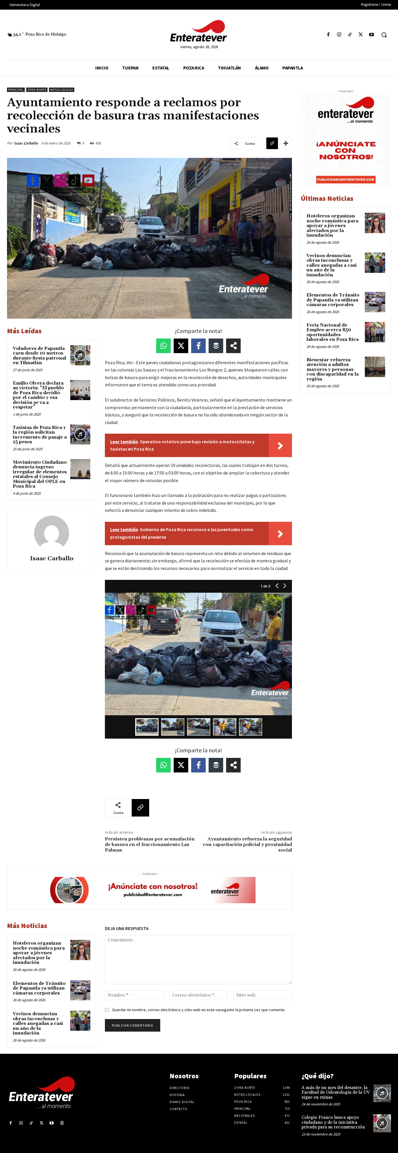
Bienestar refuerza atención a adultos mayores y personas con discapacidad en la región (333, 369)
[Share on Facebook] (198, 346)
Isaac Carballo (26, 143)
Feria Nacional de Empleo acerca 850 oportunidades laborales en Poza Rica (333, 332)
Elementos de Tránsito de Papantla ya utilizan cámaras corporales (39, 988)
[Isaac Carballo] (51, 533)
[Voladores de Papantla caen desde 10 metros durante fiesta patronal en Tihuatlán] (80, 355)
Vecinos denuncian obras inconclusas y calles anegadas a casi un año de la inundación (38, 1023)
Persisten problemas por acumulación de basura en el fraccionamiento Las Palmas (150, 844)
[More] (286, 143)
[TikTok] (350, 35)
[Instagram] (339, 35)
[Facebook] (328, 35)
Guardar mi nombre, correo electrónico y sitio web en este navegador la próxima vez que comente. (199, 1009)
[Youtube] (372, 35)
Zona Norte (36, 90)
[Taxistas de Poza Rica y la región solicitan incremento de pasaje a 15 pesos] (80, 434)
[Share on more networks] (233, 346)
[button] (384, 35)
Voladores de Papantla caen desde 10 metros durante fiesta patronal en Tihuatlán (39, 356)
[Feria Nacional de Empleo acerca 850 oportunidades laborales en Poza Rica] (375, 332)
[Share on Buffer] (216, 346)
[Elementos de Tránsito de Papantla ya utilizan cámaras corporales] (80, 990)
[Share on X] (181, 346)
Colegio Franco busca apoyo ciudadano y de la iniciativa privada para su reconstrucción (333, 1122)
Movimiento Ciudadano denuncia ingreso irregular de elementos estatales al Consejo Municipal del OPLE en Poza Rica (40, 474)
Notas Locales (61, 90)
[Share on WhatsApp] (163, 346)
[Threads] (62, 1123)
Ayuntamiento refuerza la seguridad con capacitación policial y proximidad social (247, 844)
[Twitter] (361, 35)
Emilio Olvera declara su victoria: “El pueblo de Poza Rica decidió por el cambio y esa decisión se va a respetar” (38, 395)
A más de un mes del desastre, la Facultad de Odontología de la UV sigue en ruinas (336, 1092)
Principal (16, 90)
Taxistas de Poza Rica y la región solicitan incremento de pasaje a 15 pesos (40, 435)
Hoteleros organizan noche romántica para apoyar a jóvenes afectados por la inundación (39, 953)
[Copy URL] (272, 143)
